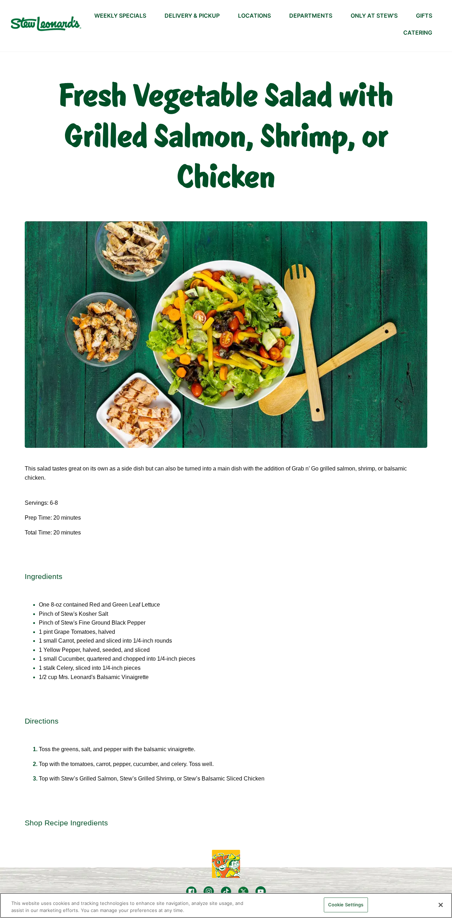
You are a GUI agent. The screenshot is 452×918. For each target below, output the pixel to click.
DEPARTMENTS (310, 15)
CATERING (417, 32)
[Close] (440, 905)
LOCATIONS (254, 15)
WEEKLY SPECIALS (120, 15)
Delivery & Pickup (192, 15)
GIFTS (424, 15)
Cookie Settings (346, 904)
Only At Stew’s (374, 15)
